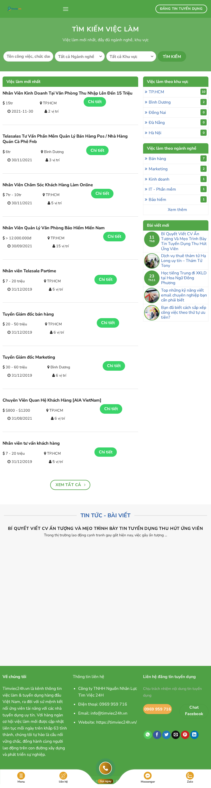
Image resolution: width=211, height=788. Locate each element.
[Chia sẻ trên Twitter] (166, 735)
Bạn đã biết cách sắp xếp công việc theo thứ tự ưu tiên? (183, 312)
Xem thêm (177, 210)
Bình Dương (176, 102)
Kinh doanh (176, 179)
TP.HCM (177, 92)
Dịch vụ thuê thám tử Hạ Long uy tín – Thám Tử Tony (183, 260)
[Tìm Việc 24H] (31, 9)
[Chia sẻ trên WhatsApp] (148, 735)
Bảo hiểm (176, 199)
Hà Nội (176, 133)
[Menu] (66, 9)
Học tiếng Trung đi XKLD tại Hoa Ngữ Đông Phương (184, 278)
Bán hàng (176, 159)
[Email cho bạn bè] (175, 735)
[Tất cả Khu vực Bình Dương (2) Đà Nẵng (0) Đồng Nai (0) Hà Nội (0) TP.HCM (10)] (131, 56)
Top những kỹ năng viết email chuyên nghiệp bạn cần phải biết (184, 295)
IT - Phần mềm (176, 189)
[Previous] (11, 582)
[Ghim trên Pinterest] (185, 735)
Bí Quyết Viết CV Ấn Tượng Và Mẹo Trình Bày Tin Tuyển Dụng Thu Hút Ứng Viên (184, 241)
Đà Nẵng (176, 122)
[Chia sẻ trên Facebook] (157, 735)
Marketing (176, 169)
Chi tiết (95, 102)
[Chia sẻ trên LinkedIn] (194, 735)
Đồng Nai (176, 112)
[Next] (199, 582)
